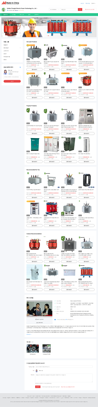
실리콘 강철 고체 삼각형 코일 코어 (86, 189)
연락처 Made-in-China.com (56, 396)
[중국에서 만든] (10, 2)
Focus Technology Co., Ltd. (50, 400)
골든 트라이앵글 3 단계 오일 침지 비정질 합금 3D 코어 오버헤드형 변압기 (69, 191)
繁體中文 (18, 397)
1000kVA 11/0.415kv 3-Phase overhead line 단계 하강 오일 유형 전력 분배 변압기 (34, 63)
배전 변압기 (6, 47)
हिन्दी (71, 397)
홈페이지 (6, 14)
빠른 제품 (64, 396)
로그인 (82, 3)
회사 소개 (22, 14)
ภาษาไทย (75, 397)
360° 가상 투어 (40, 319)
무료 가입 (88, 3)
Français (27, 397)
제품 (14, 14)
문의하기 (37, 14)
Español (32, 397)
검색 (29, 14)
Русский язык (52, 397)
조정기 (5, 53)
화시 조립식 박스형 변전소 (84, 153)
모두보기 (29, 334)
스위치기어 (6, 50)
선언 (33, 396)
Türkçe (80, 397)
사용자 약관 (38, 396)
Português (42, 397)
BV (66, 319)
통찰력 (69, 396)
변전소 (5, 59)
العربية (62, 397)
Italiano (46, 397)
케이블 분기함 (7, 56)
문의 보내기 (34, 69)
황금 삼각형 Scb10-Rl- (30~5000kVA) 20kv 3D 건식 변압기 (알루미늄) (52, 255)
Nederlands (67, 397)
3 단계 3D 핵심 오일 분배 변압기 (33, 189)
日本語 (23, 397)
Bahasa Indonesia (91, 397)
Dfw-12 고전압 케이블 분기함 (32, 153)
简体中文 (13, 397)
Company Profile (46, 354)
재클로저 (6, 45)
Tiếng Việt (85, 397)
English (8, 397)
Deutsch (36, 397)
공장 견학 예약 (39, 322)
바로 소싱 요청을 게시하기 (68, 387)
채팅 (11, 73)
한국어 (58, 397)
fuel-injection (33, 354)
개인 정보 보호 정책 (45, 396)
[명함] (20, 67)
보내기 (37, 386)
